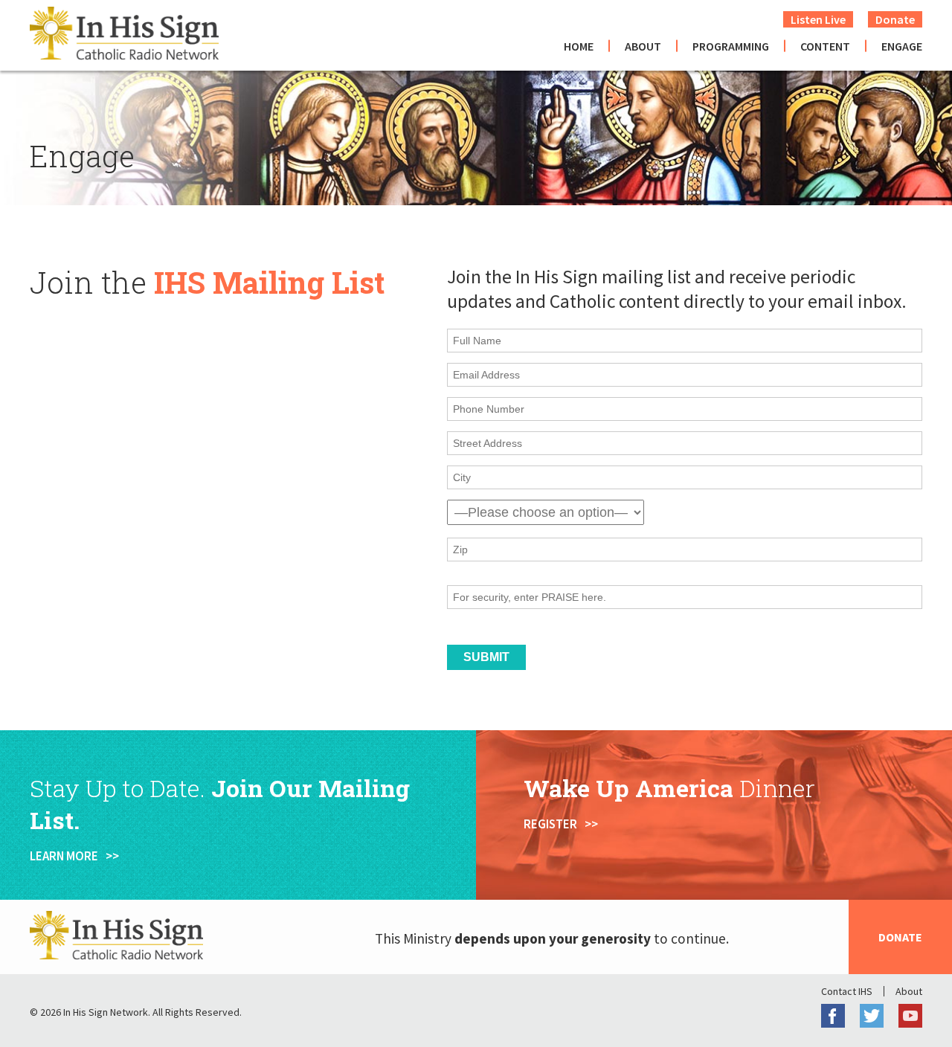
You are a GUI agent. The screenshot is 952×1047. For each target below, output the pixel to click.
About (643, 46)
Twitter (872, 1016)
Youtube (910, 1016)
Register (550, 824)
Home (579, 46)
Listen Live (818, 19)
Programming (730, 46)
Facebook (833, 1016)
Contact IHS (846, 991)
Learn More (64, 856)
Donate (895, 19)
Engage (901, 46)
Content (825, 46)
